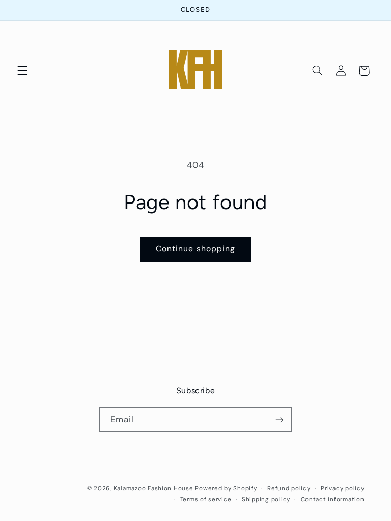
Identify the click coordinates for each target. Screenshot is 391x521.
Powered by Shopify (226, 489)
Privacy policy (342, 489)
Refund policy (289, 489)
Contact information (333, 499)
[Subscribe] (279, 419)
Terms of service (206, 499)
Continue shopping (195, 248)
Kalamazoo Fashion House (153, 489)
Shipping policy (266, 499)
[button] (22, 70)
